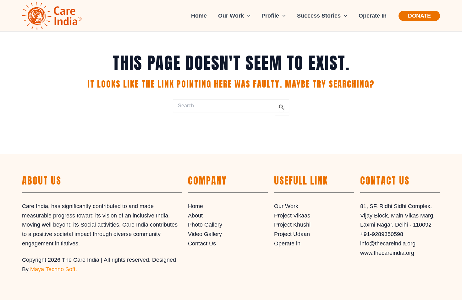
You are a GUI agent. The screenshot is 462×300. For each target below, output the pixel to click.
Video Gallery (205, 234)
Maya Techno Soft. (53, 269)
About (195, 215)
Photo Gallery (205, 225)
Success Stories (319, 16)
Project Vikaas (292, 215)
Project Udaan (292, 234)
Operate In (373, 16)
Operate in (287, 243)
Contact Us (202, 243)
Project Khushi (292, 225)
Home (199, 16)
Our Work (286, 206)
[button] (247, 15)
